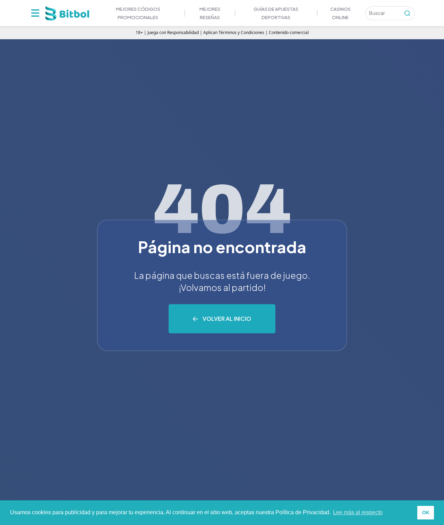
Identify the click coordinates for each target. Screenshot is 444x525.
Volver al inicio (227, 318)
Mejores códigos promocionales (138, 13)
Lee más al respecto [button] (358, 512)
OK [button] (425, 512)
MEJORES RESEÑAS (209, 13)
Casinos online (340, 13)
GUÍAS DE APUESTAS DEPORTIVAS (276, 13)
